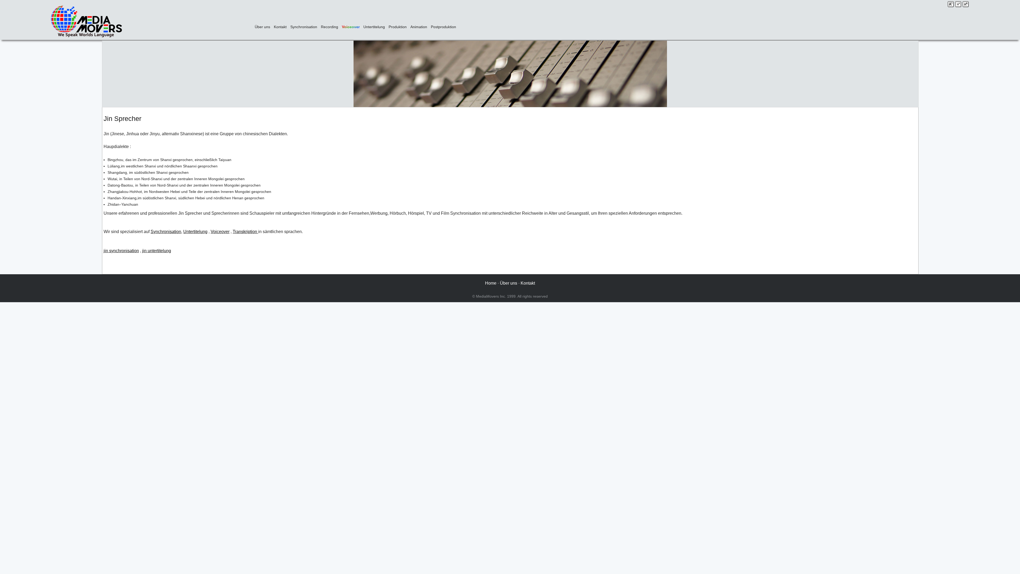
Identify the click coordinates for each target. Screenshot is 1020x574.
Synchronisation (303, 27)
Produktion (398, 27)
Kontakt (280, 27)
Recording (329, 27)
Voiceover (351, 27)
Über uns (262, 27)
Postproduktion (443, 27)
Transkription (245, 231)
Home (490, 283)
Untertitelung (374, 27)
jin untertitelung (156, 250)
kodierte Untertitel (900, 231)
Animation (418, 27)
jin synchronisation (121, 250)
